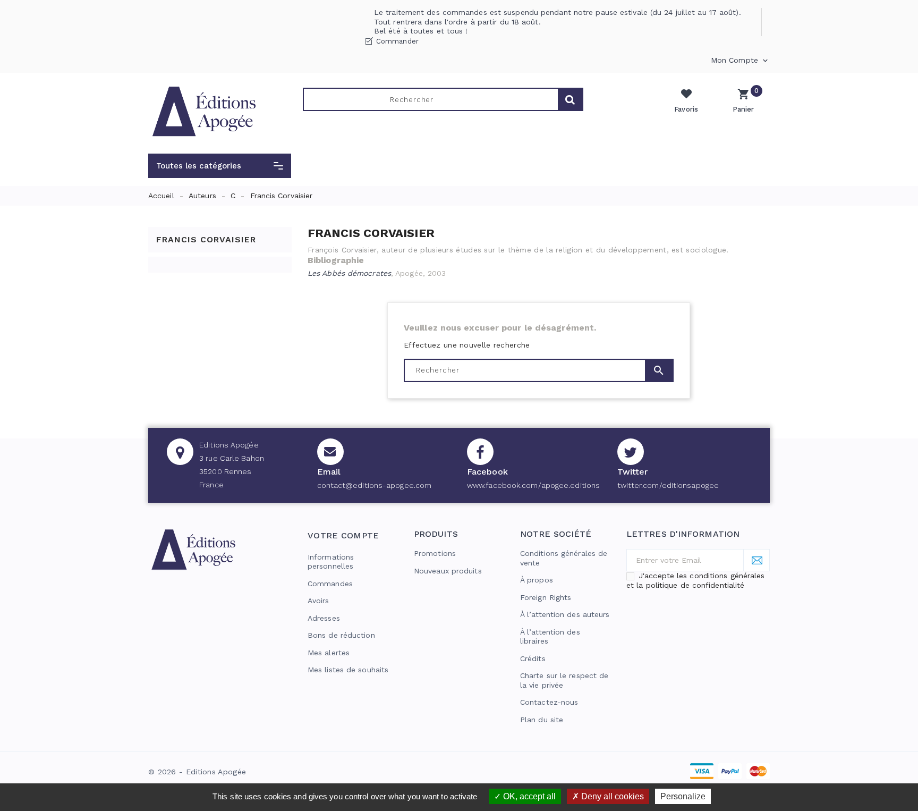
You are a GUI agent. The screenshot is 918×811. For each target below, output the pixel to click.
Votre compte (343, 535)
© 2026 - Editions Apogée (197, 771)
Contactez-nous (549, 702)
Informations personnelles (331, 562)
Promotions (435, 553)
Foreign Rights (545, 597)
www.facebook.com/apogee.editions (533, 485)
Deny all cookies (611, 796)
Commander (397, 41)
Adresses (324, 618)
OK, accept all (528, 796)
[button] (219, 166)
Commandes (330, 583)
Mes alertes (329, 652)
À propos (536, 580)
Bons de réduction (341, 635)
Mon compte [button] (740, 60)
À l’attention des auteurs (565, 614)
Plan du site (541, 719)
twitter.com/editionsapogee (668, 485)
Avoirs (318, 600)
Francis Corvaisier (206, 239)
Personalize (683, 796)
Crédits (533, 658)
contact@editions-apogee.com (374, 485)
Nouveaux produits (448, 571)
